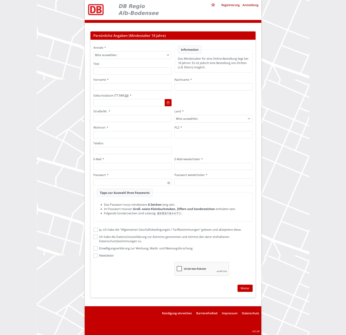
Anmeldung (250, 5)
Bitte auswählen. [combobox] (106, 55)
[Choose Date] (168, 102)
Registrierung (230, 5)
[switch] (168, 183)
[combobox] (129, 102)
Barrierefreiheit (207, 313)
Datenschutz (250, 313)
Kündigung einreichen (177, 313)
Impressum (230, 313)
